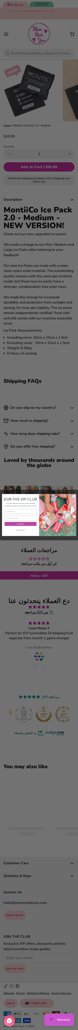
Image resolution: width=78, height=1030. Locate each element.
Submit (20, 524)
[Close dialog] (73, 496)
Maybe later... (20, 530)
